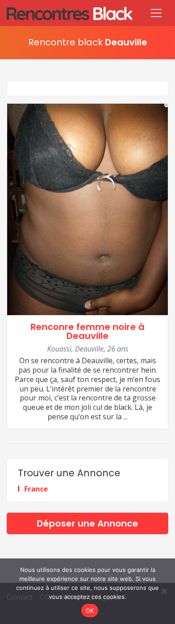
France (36, 489)
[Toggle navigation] (156, 13)
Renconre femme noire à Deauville (87, 332)
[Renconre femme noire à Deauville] (87, 208)
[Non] (163, 591)
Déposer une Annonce (87, 523)
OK (90, 610)
